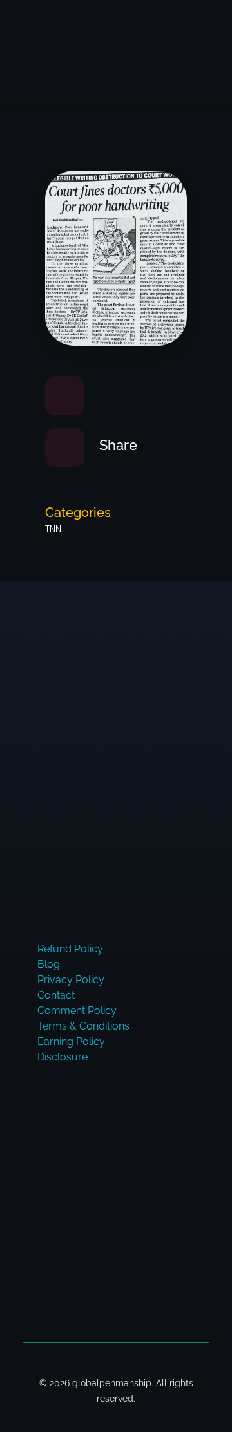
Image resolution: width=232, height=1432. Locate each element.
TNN (53, 528)
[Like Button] (64, 395)
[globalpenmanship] (81, 32)
